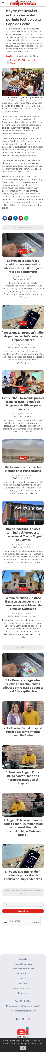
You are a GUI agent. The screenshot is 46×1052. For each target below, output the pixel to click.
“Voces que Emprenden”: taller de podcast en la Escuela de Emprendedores (23, 336)
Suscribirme (23, 911)
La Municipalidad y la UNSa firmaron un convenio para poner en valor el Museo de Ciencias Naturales (23, 603)
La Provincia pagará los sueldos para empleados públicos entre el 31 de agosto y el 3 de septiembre (23, 266)
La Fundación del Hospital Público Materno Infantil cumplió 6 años (24, 731)
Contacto (23, 959)
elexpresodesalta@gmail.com (23, 1010)
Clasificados (23, 983)
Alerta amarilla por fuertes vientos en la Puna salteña (23, 468)
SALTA (9, 56)
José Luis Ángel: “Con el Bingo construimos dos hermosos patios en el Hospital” (23, 777)
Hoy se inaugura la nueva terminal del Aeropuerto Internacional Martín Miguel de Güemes (23, 534)
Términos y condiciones (23, 968)
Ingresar (24, 993)
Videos (23, 978)
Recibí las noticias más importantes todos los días (23, 892)
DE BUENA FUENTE (23, 988)
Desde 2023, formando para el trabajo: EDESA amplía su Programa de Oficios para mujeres (23, 403)
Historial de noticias (23, 964)
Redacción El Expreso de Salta (23, 61)
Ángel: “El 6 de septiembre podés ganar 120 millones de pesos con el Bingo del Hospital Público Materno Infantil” (23, 827)
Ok (23, 1048)
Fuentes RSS (23, 973)
